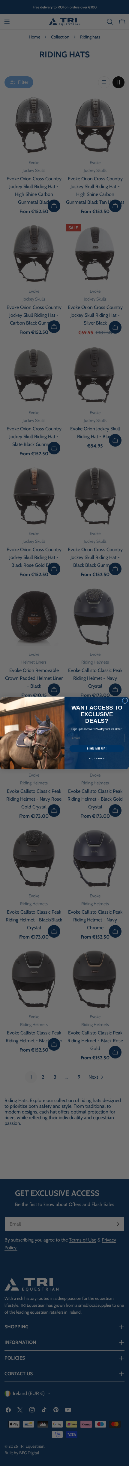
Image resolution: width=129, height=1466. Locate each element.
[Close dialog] (125, 700)
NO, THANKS (96, 758)
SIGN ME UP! (97, 748)
